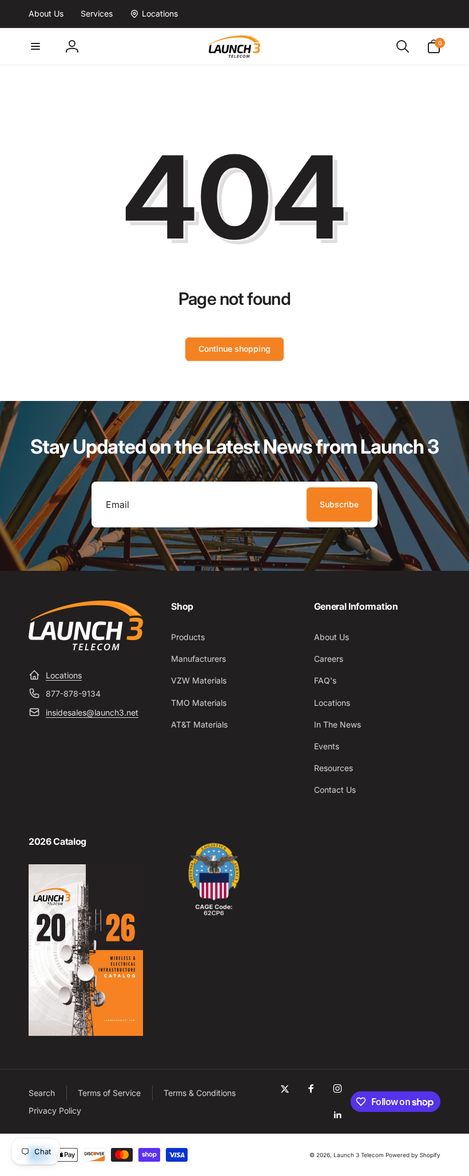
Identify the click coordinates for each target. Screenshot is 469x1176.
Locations (64, 675)
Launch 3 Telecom (358, 1154)
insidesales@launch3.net (92, 712)
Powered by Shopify (412, 1154)
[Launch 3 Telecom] (86, 647)
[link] (46, 13)
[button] (35, 46)
